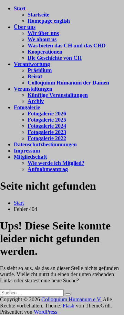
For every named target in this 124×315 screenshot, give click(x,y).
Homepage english (49, 21)
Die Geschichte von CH (55, 58)
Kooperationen (45, 52)
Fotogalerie (27, 107)
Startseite (38, 15)
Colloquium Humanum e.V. (71, 299)
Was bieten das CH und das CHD (67, 45)
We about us (42, 39)
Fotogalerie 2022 (47, 138)
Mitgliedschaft (30, 157)
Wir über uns (43, 33)
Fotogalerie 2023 (47, 132)
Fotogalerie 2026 (47, 113)
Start (19, 8)
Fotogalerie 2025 (47, 120)
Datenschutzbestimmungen (45, 144)
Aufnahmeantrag (48, 169)
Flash (68, 305)
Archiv (36, 101)
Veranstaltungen (33, 89)
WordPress (45, 312)
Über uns (24, 27)
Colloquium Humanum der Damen (68, 83)
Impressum (27, 151)
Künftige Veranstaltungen (58, 95)
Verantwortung (32, 64)
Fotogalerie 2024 (47, 126)
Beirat (35, 76)
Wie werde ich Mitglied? (56, 163)
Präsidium (40, 70)
